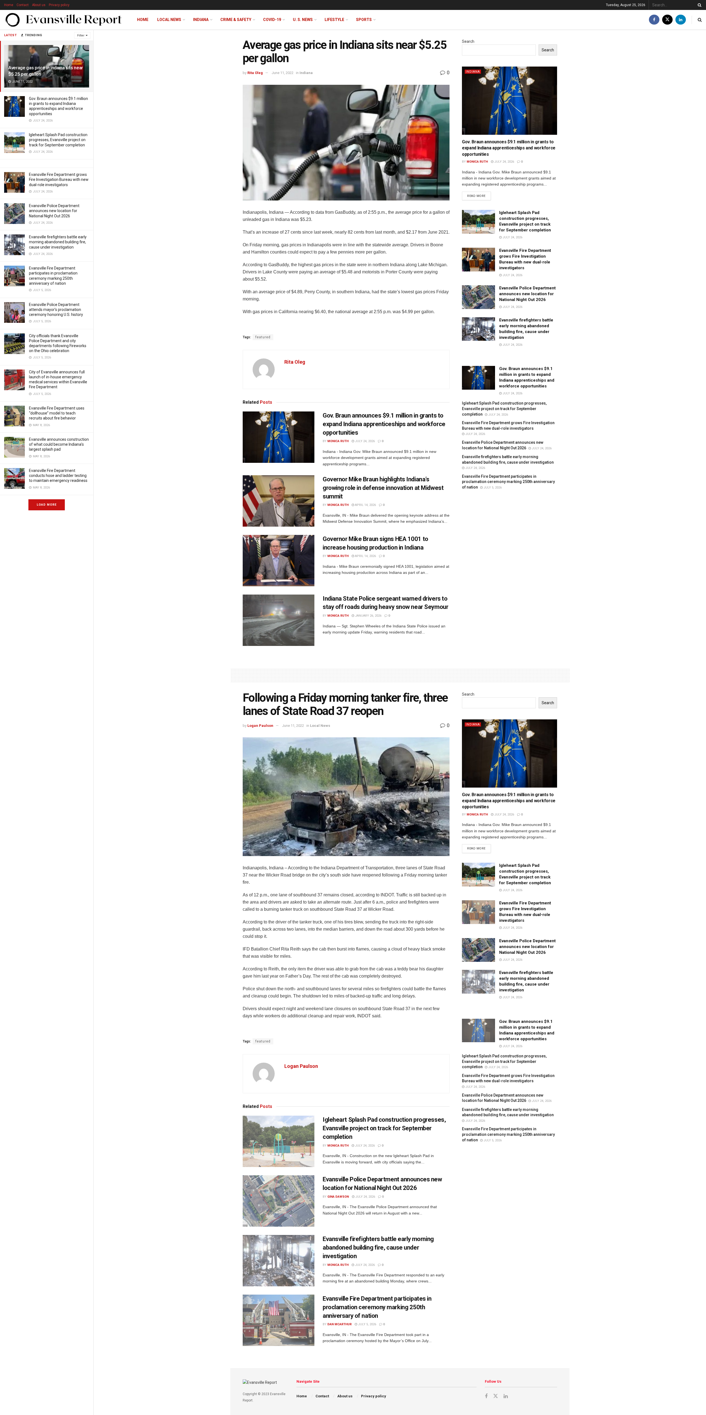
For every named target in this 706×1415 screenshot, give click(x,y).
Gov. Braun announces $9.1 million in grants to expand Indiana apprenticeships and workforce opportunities (384, 424)
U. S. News (303, 19)
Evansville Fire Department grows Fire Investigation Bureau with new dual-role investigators (59, 179)
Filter (80, 35)
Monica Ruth (338, 441)
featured (263, 337)
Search (468, 41)
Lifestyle (334, 19)
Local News (169, 19)
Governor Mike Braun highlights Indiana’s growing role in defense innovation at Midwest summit (383, 488)
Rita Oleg (255, 73)
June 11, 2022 (282, 73)
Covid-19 (272, 19)
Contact (23, 5)
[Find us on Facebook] (654, 20)
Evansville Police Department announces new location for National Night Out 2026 (54, 211)
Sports (364, 19)
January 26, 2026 (367, 615)
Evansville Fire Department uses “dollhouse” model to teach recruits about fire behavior (56, 413)
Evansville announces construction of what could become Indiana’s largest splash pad (59, 444)
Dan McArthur (339, 1324)
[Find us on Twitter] (667, 20)
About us (39, 5)
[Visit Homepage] (63, 20)
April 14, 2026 (365, 505)
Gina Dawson (338, 1196)
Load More (47, 504)
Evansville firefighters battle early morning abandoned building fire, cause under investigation (58, 242)
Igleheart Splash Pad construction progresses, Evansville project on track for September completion (58, 140)
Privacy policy (59, 5)
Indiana (200, 19)
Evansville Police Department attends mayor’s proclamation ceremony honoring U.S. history (56, 309)
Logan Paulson (260, 726)
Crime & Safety (235, 19)
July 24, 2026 (364, 441)
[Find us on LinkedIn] (680, 20)
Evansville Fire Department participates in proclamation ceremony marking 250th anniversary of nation (508, 481)
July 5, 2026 (492, 487)
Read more (479, 195)
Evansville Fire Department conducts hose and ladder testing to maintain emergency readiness (58, 475)
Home (8, 5)
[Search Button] (698, 5)
